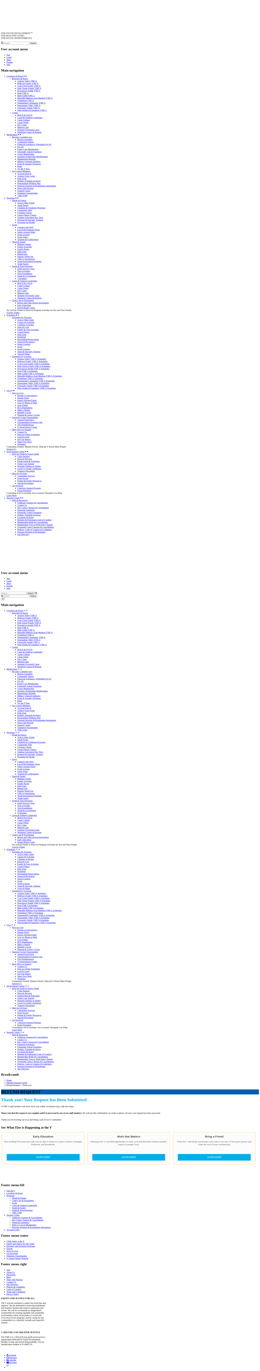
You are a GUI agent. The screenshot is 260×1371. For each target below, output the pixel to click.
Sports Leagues (23, 344)
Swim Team (22, 237)
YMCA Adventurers (26, 259)
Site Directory (23, 534)
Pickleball (21, 337)
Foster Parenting (24, 490)
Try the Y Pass (23, 169)
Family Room (23, 249)
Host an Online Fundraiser (28, 434)
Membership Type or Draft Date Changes (35, 525)
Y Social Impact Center (27, 427)
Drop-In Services (24, 459)
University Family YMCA (28, 108)
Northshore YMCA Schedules (30, 378)
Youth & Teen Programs (22, 801)
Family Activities (24, 247)
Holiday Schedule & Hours (29, 181)
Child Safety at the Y (15, 1241)
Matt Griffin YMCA (26, 96)
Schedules (11, 315)
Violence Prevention (26, 471)
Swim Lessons (23, 234)
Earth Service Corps (26, 269)
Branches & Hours (20, 613)
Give (8, 391)
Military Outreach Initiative (28, 161)
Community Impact (25, 142)
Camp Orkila (22, 122)
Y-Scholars (22, 278)
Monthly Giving (24, 412)
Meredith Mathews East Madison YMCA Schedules (39, 376)
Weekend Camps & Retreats (29, 132)
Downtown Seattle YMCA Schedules (33, 369)
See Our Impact (24, 439)
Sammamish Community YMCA (31, 103)
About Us (10, 1272)
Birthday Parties (24, 244)
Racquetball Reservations (28, 339)
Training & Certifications (28, 239)
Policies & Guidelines (15, 1287)
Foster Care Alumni (25, 464)
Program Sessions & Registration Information (36, 186)
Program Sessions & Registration (31, 532)
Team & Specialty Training (28, 352)
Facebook (12, 1355)
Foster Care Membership (27, 149)
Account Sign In (24, 174)
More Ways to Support (21, 964)
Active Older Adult (25, 320)
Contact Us (22, 432)
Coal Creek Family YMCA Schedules (33, 364)
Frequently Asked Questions (29, 152)
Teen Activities (23, 271)
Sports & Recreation (26, 342)
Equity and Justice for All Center (20, 1244)
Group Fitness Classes (26, 215)
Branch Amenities (25, 139)
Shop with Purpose (25, 188)
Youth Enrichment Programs (29, 261)
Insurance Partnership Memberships (32, 156)
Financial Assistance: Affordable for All (34, 144)
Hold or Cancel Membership (24, 1225)
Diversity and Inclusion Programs (20, 1246)
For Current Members (21, 706)
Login (9, 57)
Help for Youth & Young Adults (25, 988)
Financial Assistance (26, 510)
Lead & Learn (23, 437)
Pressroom (10, 1275)
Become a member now (22, 671)
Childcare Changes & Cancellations (32, 503)
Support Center (23, 191)
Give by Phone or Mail (27, 403)
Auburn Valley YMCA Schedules (31, 359)
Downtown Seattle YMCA (28, 91)
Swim (19, 347)
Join (8, 55)
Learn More (11, 495)
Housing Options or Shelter (29, 466)
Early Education (24, 305)
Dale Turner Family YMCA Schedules (33, 366)
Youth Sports (22, 264)
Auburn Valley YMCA (27, 81)
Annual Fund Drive (25, 420)
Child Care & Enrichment (23, 835)
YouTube (13, 1362)
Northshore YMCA (25, 100)
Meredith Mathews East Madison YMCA (35, 98)
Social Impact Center (15, 451)
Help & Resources (20, 1035)
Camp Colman (23, 120)
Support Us (11, 449)
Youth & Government (26, 276)
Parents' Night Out (25, 256)
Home (9, 1080)
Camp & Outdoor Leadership (29, 117)
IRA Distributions (24, 408)
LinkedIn (12, 1360)
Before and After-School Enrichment (33, 303)
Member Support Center (16, 1083)
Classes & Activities (25, 322)
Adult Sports (22, 205)
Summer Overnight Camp (28, 130)
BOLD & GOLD (24, 115)
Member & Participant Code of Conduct (34, 520)
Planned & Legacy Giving (28, 415)
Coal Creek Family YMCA (29, 86)
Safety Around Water (26, 232)
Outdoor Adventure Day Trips (30, 217)
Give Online (22, 405)
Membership (12, 135)
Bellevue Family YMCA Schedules (32, 361)
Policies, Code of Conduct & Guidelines (34, 529)
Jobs (8, 65)
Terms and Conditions (15, 1292)
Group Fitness (23, 332)
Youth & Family (19, 776)
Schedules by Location (21, 891)
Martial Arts (22, 254)
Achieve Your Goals (26, 176)
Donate (9, 62)
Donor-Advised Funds (27, 400)
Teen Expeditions (24, 273)
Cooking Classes (24, 213)
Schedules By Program (22, 852)
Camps (15, 647)
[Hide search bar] (3, 599)
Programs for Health (26, 222)
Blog (8, 1277)
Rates (19, 166)
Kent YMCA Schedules (27, 371)
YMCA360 (22, 195)
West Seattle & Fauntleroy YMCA (32, 110)
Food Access (22, 478)
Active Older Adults (26, 203)
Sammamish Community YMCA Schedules (36, 381)
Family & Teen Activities (28, 330)
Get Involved (17, 1020)
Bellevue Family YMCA (27, 83)
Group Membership (25, 154)
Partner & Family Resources (29, 481)
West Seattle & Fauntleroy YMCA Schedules (36, 388)
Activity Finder (13, 312)
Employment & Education (28, 461)
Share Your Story (24, 442)
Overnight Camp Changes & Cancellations (35, 527)
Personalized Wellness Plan (29, 183)
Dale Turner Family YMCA (29, 88)
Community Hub (24, 210)
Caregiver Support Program (29, 488)
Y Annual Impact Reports (17, 1258)
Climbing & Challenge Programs (31, 208)
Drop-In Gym (23, 327)
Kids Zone (21, 178)
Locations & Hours (14, 76)
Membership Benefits (26, 159)
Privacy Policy (12, 1294)
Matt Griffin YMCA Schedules (30, 373)
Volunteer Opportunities (27, 193)
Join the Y (10, 1191)
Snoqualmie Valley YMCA (28, 105)
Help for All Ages (19, 1008)
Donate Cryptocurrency (27, 395)
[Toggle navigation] (2, 41)
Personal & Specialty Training (30, 220)
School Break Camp (26, 308)
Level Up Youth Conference (29, 469)
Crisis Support (23, 456)
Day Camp (22, 125)
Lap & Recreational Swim (28, 230)
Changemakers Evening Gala (29, 422)
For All (20, 147)
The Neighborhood (25, 425)
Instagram (12, 1358)
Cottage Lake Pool (25, 227)
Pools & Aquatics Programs (29, 164)
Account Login (13, 1230)
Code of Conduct (13, 1289)
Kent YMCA (23, 93)
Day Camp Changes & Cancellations (33, 508)
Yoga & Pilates (23, 354)
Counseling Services (26, 476)
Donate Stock (23, 398)
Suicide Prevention (25, 483)
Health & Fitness (19, 735)
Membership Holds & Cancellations (32, 522)
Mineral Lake (23, 127)
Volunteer (21, 444)
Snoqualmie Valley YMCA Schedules (33, 383)
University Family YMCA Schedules (33, 386)
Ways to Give (18, 927)
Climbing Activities (25, 325)
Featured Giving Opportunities (25, 952)
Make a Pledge (23, 410)
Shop (8, 60)
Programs (10, 198)
